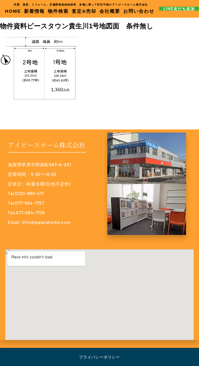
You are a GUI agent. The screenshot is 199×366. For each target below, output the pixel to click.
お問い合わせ (138, 11)
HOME (13, 11)
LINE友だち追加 (179, 8)
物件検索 (58, 11)
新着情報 (34, 11)
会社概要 (110, 11)
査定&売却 (84, 11)
